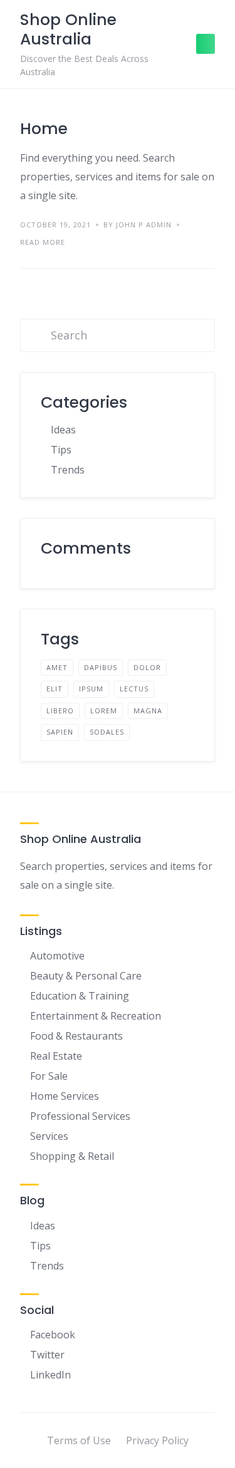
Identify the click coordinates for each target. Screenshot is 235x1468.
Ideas (63, 430)
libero (60, 710)
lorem (103, 710)
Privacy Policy (157, 1440)
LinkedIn (50, 1375)
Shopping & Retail (72, 1156)
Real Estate (56, 1056)
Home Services (64, 1096)
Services (49, 1136)
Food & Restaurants (76, 1036)
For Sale (49, 1076)
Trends (68, 470)
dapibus (100, 667)
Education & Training (79, 996)
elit (54, 688)
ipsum (91, 688)
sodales (107, 732)
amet (57, 667)
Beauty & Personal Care (86, 976)
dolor (147, 667)
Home (44, 129)
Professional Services (80, 1116)
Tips (61, 450)
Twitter (47, 1355)
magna (147, 710)
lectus (134, 688)
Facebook (52, 1334)
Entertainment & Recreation (95, 1016)
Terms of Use (79, 1440)
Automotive (57, 956)
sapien (59, 732)
